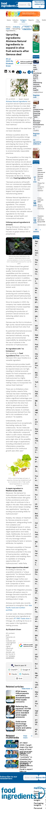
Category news (23, 21)
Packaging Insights (39, 804)
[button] (13, 670)
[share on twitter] (9, 72)
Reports (31, 20)
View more (26, 689)
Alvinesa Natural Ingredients (16, 101)
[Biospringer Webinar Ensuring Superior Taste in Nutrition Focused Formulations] (36, 157)
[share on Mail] (13, 72)
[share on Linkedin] (6, 72)
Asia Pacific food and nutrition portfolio (19, 607)
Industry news (15, 21)
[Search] (29, 5)
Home (9, 20)
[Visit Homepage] (10, 8)
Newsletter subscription (40, 3)
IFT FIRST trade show (22, 618)
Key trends (38, 21)
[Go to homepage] (23, 799)
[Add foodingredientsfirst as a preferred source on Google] (24, 62)
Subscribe (42, 777)
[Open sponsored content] (23, 16)
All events (36, 230)
